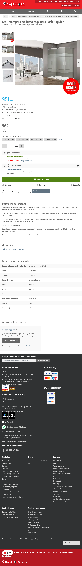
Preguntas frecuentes (60, 491)
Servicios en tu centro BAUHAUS (63, 486)
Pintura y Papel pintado (10, 484)
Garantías (56, 478)
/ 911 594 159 (15, 432)
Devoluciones (32, 533)
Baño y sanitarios (8, 463)
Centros (44, 1)
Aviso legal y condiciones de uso (38, 527)
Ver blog (56, 484)
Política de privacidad (35, 514)
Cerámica (5, 481)
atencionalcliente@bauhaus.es (16, 441)
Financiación (57, 481)
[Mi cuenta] (61, 11)
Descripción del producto (10, 191)
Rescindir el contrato (71, 543)
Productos (10, 11)
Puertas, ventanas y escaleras (11, 492)
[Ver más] (51, 398)
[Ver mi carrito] (75, 11)
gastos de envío (62, 539)
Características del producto (41, 191)
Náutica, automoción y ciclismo (12, 497)
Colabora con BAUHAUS (10, 517)
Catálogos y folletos (68, 1)
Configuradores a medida (61, 499)
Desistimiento (32, 530)
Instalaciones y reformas (61, 469)
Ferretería (5, 469)
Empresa (39, 1)
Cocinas (4, 466)
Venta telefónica (58, 466)
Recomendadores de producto (63, 502)
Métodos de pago (33, 522)
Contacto (77, 1)
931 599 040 (6, 432)
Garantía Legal (7, 556)
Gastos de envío (33, 517)
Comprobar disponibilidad (14, 169)
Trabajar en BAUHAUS (9, 512)
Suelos (4, 479)
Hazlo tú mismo (58, 471)
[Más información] (78, 166)
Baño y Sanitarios (22, 16)
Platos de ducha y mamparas (36, 16)
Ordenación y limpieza (9, 487)
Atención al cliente (59, 489)
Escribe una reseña (11, 341)
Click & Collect (58, 461)
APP (54, 463)
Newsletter (49, 1)
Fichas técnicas (25, 191)
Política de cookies (34, 525)
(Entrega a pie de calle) (26, 161)
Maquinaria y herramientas (11, 471)
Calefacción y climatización (11, 476)
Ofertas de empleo (8, 514)
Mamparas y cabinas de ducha (53, 16)
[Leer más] (51, 377)
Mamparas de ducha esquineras (70, 16)
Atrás (5, 16)
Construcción (6, 494)
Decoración (6, 489)
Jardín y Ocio (6, 461)
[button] (78, 63)
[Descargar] (5, 415)
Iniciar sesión (43, 360)
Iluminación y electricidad (10, 474)
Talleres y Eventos (33, 520)
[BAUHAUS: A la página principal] (14, 4)
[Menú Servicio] (48, 11)
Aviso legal (24, 552)
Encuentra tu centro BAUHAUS (37, 461)
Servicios (31, 11)
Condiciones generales (35, 512)
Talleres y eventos (57, 1)
